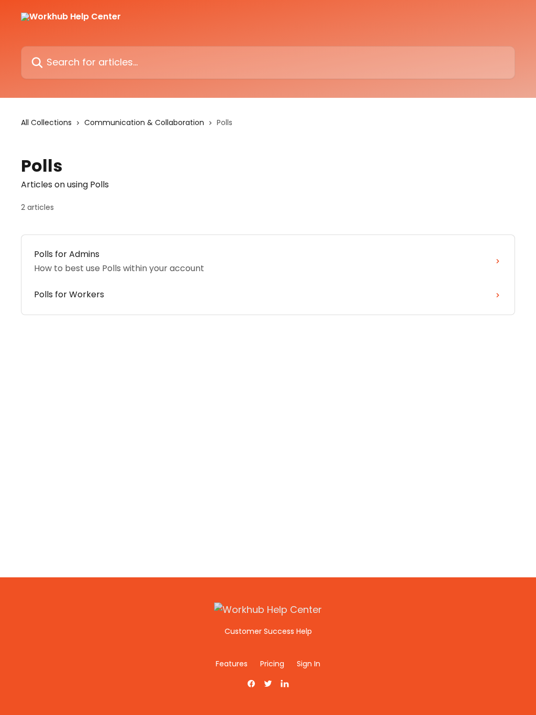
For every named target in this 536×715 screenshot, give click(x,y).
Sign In (308, 663)
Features (232, 663)
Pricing (272, 663)
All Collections (46, 122)
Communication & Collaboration (144, 122)
